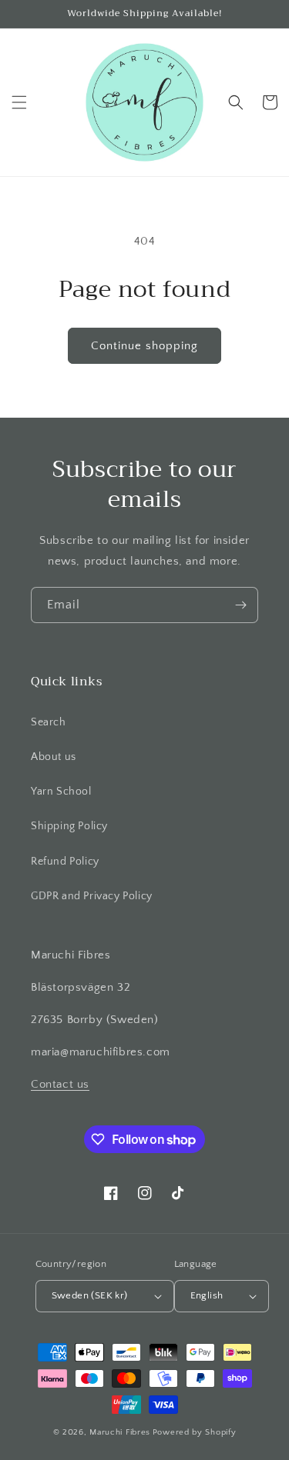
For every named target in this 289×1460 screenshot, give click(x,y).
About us (53, 757)
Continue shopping (144, 345)
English (206, 1295)
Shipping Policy (69, 826)
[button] (19, 102)
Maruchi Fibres (119, 1432)
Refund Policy (65, 861)
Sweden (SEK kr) (90, 1295)
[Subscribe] (240, 605)
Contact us (60, 1084)
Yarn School (61, 791)
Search (48, 722)
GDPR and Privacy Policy (92, 896)
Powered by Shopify (195, 1432)
